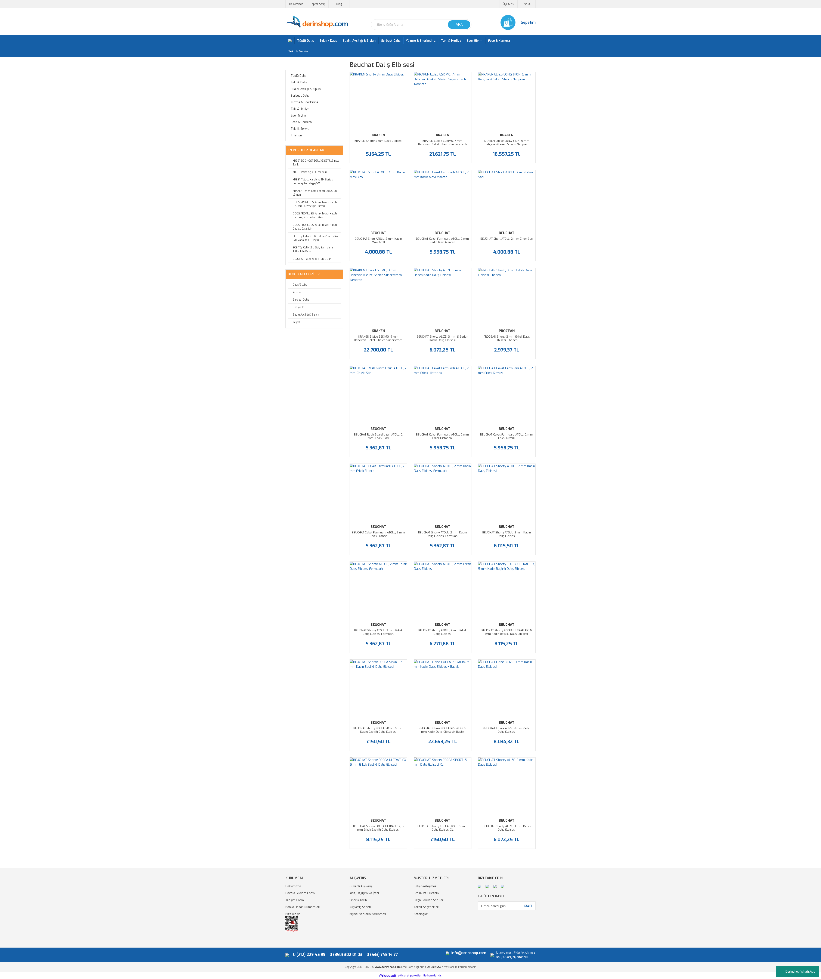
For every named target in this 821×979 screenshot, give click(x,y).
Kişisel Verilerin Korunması (368, 914)
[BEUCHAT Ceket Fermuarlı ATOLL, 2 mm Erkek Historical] (442, 394)
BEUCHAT (378, 233)
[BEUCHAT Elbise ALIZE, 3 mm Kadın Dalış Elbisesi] (506, 688)
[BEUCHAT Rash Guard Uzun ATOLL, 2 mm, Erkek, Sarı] (378, 394)
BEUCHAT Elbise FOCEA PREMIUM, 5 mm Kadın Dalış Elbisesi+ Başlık (442, 730)
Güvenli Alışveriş (361, 886)
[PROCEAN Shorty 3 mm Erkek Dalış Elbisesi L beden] (506, 296)
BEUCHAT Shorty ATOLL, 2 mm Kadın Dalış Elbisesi (506, 534)
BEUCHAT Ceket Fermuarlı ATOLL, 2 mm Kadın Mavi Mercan (442, 240)
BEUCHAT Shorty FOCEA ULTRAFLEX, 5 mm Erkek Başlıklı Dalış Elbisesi (378, 828)
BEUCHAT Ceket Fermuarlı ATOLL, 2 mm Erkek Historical (442, 436)
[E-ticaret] (409, 975)
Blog (339, 4)
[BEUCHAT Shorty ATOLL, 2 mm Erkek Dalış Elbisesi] (442, 590)
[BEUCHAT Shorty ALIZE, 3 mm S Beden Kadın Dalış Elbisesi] (442, 296)
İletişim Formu (295, 900)
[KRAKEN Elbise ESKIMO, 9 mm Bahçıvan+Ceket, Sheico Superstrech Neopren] (378, 296)
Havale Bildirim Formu (300, 893)
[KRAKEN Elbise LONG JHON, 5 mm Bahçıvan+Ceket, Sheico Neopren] (506, 100)
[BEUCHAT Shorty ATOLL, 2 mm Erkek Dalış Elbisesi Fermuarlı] (378, 590)
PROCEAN (507, 331)
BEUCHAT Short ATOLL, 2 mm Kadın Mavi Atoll (378, 240)
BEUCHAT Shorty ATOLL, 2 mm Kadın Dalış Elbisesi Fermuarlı (442, 534)
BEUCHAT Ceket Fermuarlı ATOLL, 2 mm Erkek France (378, 534)
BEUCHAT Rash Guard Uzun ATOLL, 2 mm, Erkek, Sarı (378, 436)
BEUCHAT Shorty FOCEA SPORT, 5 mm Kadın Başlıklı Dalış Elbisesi (378, 730)
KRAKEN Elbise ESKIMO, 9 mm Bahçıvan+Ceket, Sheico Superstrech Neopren (378, 338)
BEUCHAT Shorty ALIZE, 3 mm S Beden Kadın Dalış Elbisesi (442, 338)
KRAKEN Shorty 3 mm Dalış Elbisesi (378, 141)
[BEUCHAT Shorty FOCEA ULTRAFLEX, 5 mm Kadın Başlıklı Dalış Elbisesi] (506, 590)
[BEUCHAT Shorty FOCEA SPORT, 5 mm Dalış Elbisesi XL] (442, 786)
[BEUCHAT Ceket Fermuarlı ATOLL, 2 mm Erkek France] (378, 492)
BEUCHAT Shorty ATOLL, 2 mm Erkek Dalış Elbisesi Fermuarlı (378, 632)
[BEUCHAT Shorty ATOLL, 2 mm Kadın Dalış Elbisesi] (506, 492)
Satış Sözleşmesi (425, 886)
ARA (459, 24)
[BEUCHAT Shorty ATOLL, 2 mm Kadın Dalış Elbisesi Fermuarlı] (442, 492)
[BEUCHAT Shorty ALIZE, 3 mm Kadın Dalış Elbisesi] (506, 786)
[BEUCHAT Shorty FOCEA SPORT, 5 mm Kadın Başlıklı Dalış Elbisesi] (378, 688)
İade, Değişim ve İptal (364, 893)
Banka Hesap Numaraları (302, 907)
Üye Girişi (508, 4)
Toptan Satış (317, 4)
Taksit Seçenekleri (426, 907)
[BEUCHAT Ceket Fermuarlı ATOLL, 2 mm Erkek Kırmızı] (506, 394)
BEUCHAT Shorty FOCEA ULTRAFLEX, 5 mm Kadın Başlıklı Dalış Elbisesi (506, 632)
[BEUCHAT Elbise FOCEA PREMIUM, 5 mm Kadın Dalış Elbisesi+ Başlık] (442, 688)
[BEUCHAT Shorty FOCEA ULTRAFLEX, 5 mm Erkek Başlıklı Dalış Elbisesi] (378, 786)
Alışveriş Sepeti (360, 907)
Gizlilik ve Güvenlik (426, 893)
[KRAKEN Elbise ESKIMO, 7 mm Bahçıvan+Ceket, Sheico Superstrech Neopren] (442, 100)
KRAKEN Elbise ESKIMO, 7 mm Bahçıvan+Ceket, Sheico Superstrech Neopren (442, 142)
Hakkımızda (296, 4)
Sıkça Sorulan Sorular (428, 900)
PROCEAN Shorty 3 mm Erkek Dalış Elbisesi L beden (507, 338)
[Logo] (316, 22)
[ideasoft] (387, 975)
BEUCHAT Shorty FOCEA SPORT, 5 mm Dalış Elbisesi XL (443, 828)
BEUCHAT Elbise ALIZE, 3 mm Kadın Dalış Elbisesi (506, 730)
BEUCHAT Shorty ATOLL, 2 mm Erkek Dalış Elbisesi (442, 632)
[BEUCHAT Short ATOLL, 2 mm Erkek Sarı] (506, 198)
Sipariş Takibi (359, 900)
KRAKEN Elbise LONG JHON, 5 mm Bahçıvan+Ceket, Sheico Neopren (506, 142)
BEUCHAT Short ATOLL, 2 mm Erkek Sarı (506, 239)
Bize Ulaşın (292, 914)
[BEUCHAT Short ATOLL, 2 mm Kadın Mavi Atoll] (378, 198)
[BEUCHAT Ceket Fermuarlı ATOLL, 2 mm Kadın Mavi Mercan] (442, 198)
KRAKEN (378, 135)
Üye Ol (527, 4)
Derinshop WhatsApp (800, 972)
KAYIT (528, 906)
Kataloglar (421, 914)
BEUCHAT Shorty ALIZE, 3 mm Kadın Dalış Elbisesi (507, 828)
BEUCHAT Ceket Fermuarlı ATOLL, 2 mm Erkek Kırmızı (506, 436)
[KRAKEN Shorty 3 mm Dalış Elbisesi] (378, 100)
